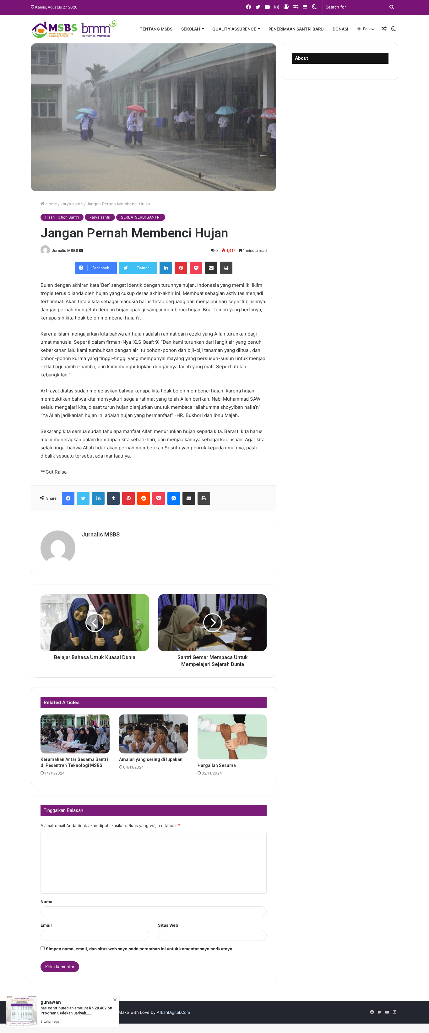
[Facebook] (68, 498)
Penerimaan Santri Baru (296, 28)
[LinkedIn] (166, 268)
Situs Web (168, 925)
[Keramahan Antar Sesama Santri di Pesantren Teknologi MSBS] (75, 733)
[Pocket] (196, 268)
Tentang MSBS (156, 28)
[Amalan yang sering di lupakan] (153, 733)
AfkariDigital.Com (173, 1012)
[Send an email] (81, 250)
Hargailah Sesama (217, 765)
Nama (46, 901)
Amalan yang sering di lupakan (150, 759)
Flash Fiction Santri (62, 217)
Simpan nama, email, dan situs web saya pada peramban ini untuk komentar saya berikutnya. (140, 948)
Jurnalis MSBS (65, 250)
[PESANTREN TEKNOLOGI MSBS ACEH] (74, 29)
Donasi (340, 28)
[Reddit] (143, 498)
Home (50, 203)
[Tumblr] (113, 498)
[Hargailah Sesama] (232, 736)
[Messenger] (173, 498)
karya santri (72, 203)
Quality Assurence (234, 28)
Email (46, 925)
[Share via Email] (211, 268)
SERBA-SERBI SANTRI (140, 217)
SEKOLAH (190, 28)
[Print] (226, 268)
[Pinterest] (181, 268)
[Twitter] (83, 498)
